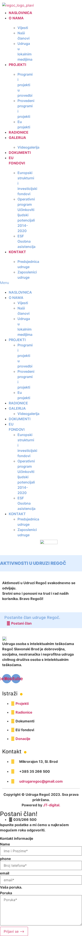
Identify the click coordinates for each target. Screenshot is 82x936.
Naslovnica (20, 13)
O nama (16, 18)
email (4, 873)
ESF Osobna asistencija (26, 241)
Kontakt (17, 252)
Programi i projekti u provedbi (25, 85)
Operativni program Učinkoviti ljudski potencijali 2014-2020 (26, 215)
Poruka (6, 893)
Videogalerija (28, 147)
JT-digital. (51, 805)
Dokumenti (20, 152)
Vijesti (22, 27)
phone (5, 858)
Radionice (18, 132)
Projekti (17, 64)
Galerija (17, 137)
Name (5, 844)
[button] (12, 282)
